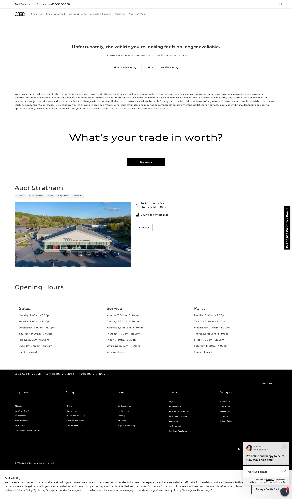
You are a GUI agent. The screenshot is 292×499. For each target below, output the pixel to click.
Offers (69, 406)
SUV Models (20, 416)
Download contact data (154, 214)
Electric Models (22, 420)
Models (18, 406)
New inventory (72, 411)
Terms (285, 482)
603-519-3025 (96, 373)
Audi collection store (178, 416)
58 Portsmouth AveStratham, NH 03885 (153, 205)
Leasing (121, 416)
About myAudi (175, 406)
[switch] (284, 492)
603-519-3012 (65, 373)
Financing (122, 420)
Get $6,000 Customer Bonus (287, 228)
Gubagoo (270, 479)
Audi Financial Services (179, 411)
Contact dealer (124, 406)
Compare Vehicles (74, 425)
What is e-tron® (22, 411)
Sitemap (224, 416)
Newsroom (225, 411)
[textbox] (266, 471)
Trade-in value (124, 411)
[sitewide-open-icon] (281, 4)
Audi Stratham (23, 4)
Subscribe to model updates (27, 430)
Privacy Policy (226, 421)
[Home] (20, 14)
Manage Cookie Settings (269, 489)
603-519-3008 (60, 4)
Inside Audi (20, 425)
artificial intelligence (259, 482)
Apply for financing (126, 425)
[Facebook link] (239, 449)
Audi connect (175, 426)
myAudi (172, 402)
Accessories (174, 421)
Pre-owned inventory (75, 416)
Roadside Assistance (178, 431)
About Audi (225, 406)
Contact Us (225, 402)
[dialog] (146, 484)
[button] (266, 463)
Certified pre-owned (75, 420)
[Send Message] (285, 471)
